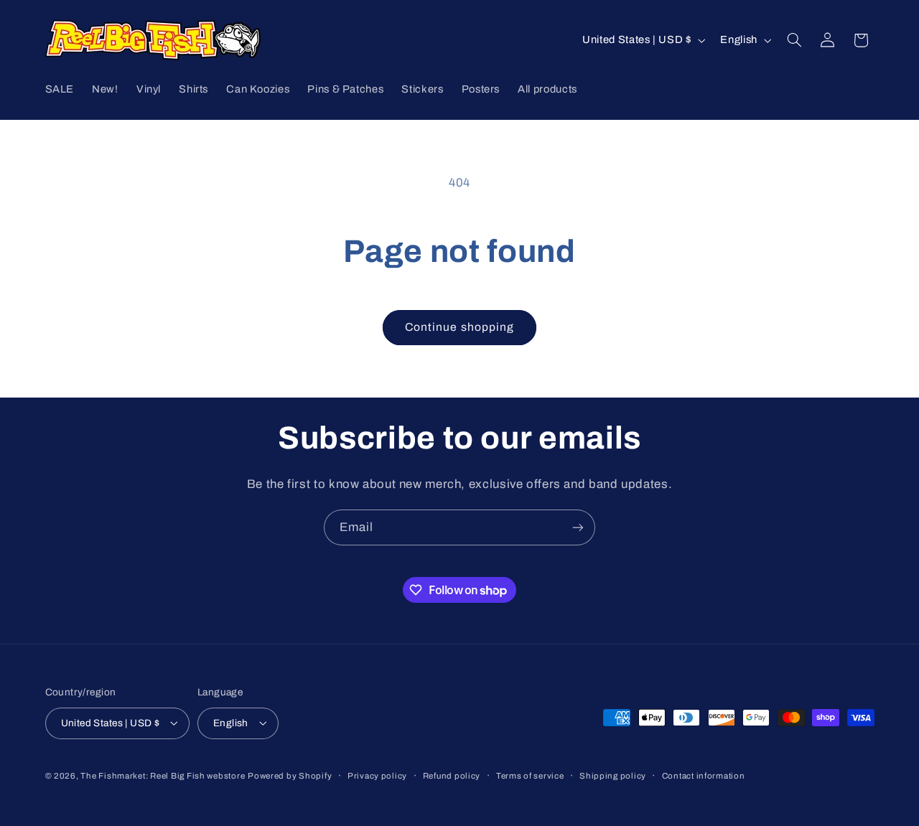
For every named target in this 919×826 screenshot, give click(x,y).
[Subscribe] (577, 527)
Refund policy (452, 775)
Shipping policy (612, 775)
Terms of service (530, 775)
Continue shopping (459, 327)
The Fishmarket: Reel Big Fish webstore (162, 775)
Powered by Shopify (290, 775)
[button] (794, 40)
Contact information (703, 775)
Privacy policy (377, 775)
